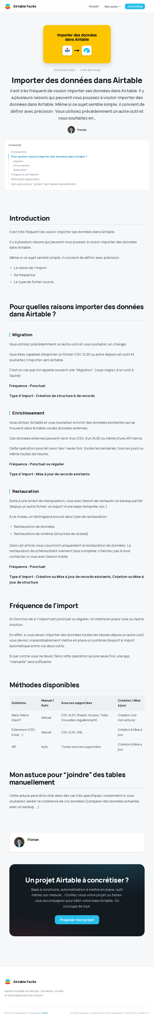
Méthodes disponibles (25, 179)
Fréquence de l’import (24, 174)
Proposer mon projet (77, 919)
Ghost (45, 1013)
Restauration (20, 169)
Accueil (94, 6)
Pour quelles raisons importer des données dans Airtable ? (49, 156)
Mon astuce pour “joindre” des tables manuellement (43, 184)
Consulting (135, 6)
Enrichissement (21, 165)
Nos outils (111, 6)
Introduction (18, 152)
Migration (18, 161)
